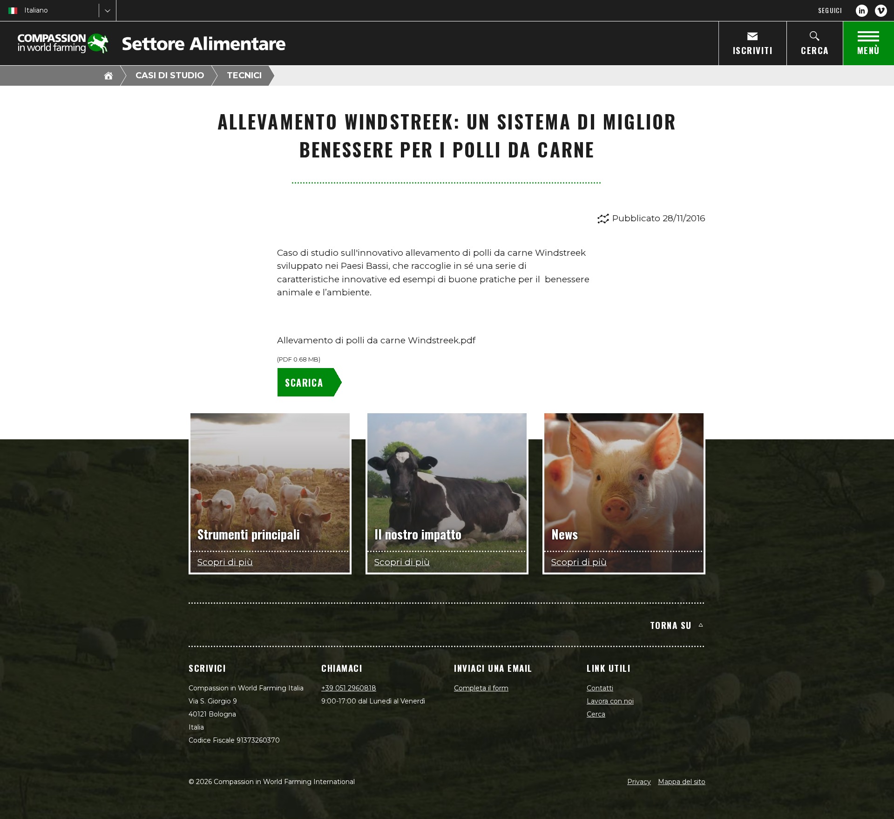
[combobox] (25, 10)
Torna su (671, 624)
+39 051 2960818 (348, 688)
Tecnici (244, 75)
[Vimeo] (881, 11)
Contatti (600, 688)
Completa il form (481, 688)
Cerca (596, 714)
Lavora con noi (610, 701)
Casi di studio (169, 75)
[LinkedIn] (862, 11)
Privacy (639, 782)
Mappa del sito (681, 782)
